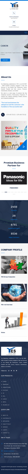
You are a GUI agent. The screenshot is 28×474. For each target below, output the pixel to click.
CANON (4, 381)
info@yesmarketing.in (9, 451)
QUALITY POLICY (7, 424)
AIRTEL (4, 402)
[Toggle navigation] (25, 32)
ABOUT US (5, 415)
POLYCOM (5, 390)
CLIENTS (5, 430)
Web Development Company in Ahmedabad (11, 469)
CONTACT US (6, 433)
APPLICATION (6, 421)
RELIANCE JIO (6, 405)
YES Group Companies (8, 277)
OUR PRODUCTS (7, 418)
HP (3, 393)
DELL (4, 396)
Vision (3, 332)
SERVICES (5, 427)
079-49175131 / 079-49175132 (16, 115)
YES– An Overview (6, 305)
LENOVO (5, 399)
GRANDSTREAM (19, 188)
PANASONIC (6, 384)
